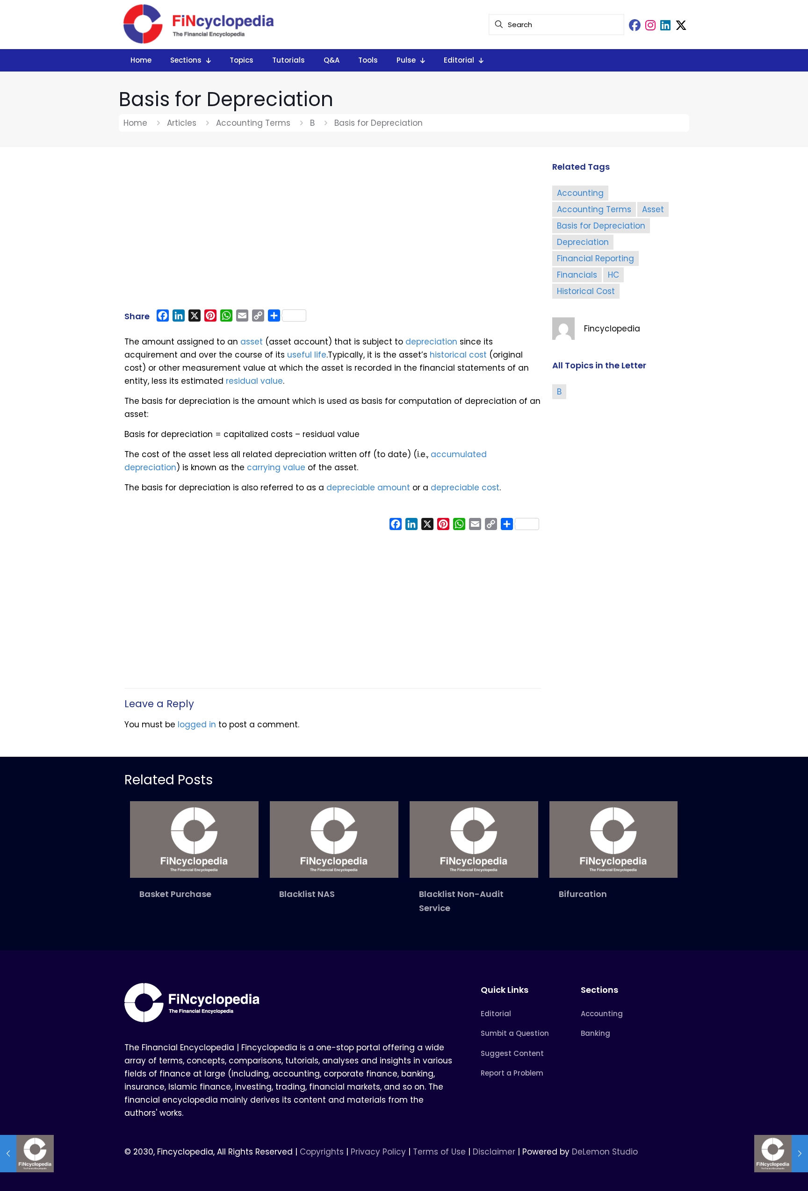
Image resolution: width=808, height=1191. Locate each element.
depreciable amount (368, 487)
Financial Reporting (595, 258)
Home (135, 123)
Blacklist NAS (307, 894)
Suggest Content (512, 1053)
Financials (577, 274)
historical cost (458, 354)
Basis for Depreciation (601, 225)
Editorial (496, 1014)
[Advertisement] (332, 232)
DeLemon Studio (605, 1151)
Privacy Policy (378, 1151)
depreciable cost (465, 487)
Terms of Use (439, 1151)
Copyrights (323, 1151)
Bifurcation (583, 894)
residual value (254, 381)
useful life (306, 354)
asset (251, 341)
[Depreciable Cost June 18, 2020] (27, 1153)
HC (613, 274)
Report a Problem (512, 1073)
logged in (197, 724)
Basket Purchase (175, 894)
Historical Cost (586, 291)
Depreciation (583, 242)
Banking (595, 1033)
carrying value (276, 467)
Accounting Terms (253, 123)
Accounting (580, 193)
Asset (653, 209)
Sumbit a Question (515, 1033)
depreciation (431, 341)
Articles (181, 123)
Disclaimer (494, 1151)
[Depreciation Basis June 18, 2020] (781, 1153)
